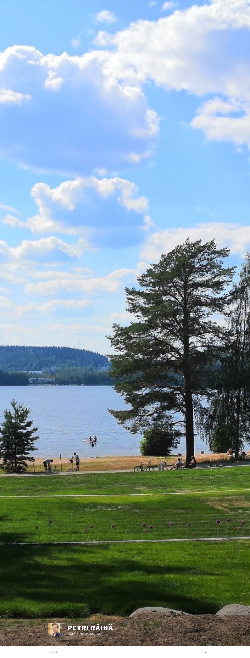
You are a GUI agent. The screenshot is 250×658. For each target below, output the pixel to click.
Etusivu (52, 652)
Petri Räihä (91, 628)
